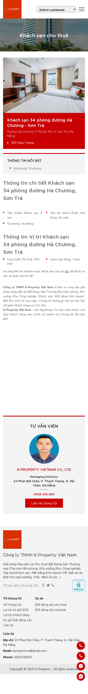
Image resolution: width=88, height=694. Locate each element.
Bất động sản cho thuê (51, 604)
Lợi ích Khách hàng (16, 615)
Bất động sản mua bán (50, 610)
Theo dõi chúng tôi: (21, 585)
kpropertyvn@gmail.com (29, 650)
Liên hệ (8, 625)
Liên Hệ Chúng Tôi (44, 503)
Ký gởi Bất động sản (17, 620)
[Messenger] (81, 666)
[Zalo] (81, 676)
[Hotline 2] (81, 656)
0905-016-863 (44, 494)
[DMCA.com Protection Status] (78, 585)
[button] (8, 85)
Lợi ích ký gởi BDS (16, 610)
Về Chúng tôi (12, 604)
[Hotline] (81, 646)
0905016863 (23, 657)
